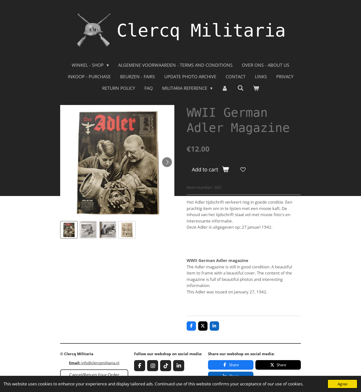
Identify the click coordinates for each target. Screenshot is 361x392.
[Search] (240, 88)
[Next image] (167, 162)
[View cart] (255, 88)
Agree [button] (342, 383)
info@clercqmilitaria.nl (94, 362)
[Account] (224, 88)
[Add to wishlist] (243, 169)
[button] (69, 229)
